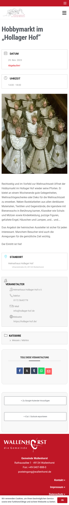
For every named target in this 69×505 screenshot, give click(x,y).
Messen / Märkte (20, 340)
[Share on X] (27, 371)
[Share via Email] (48, 371)
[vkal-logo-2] (14, 13)
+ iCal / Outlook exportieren (35, 416)
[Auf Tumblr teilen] (34, 371)
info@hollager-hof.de (23, 311)
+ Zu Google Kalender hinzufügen (35, 401)
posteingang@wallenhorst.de (34, 471)
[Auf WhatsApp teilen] (41, 371)
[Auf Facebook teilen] (20, 371)
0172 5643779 (20, 300)
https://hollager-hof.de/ (25, 321)
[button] (65, 3)
